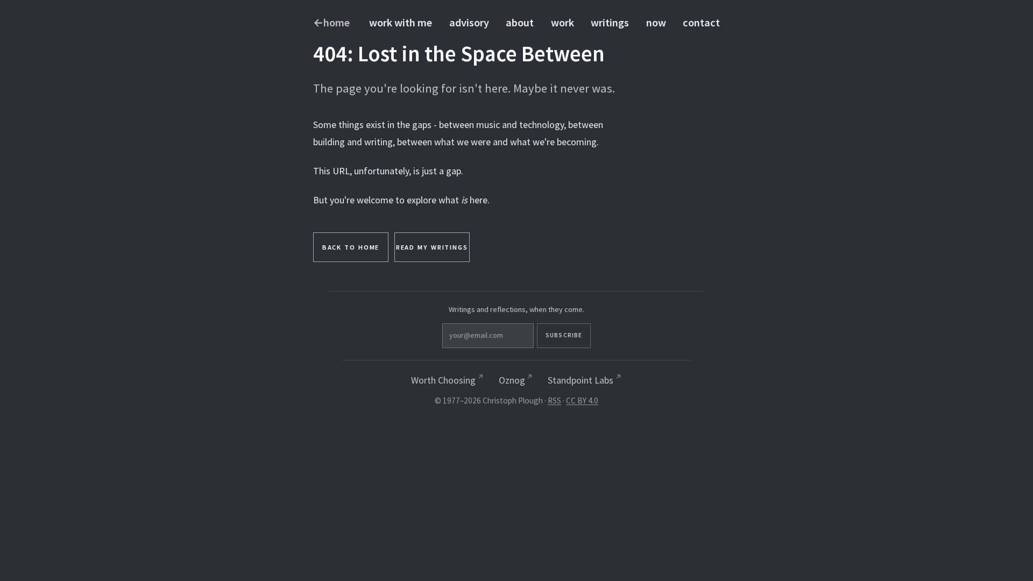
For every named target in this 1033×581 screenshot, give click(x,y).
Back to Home (351, 247)
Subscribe (564, 335)
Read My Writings (432, 247)
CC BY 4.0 (582, 400)
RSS (554, 400)
